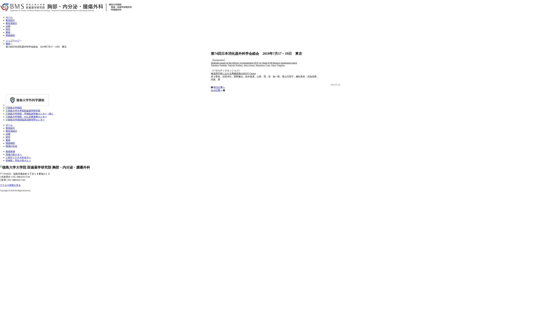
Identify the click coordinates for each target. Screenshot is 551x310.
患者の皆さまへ (14, 154)
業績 (8, 32)
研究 (8, 29)
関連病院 (10, 35)
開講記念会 (11, 146)
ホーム (9, 17)
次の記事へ (216, 90)
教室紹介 (10, 20)
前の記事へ (219, 87)
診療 (8, 26)
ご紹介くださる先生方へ (18, 157)
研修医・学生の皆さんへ (18, 160)
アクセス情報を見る (10, 185)
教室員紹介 (11, 23)
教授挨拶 (10, 151)
